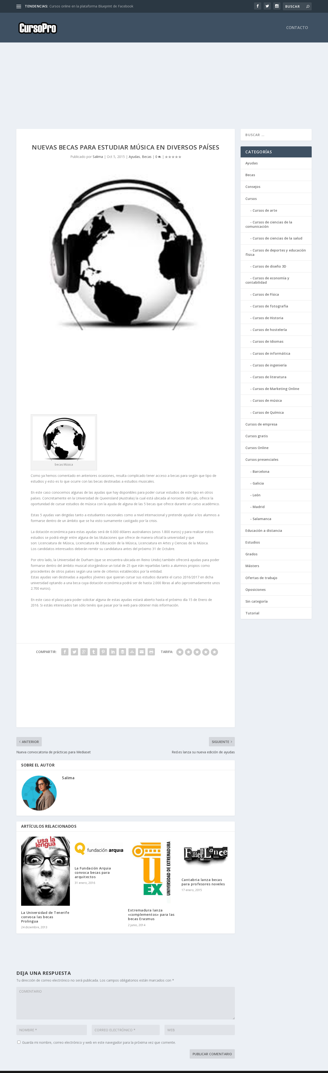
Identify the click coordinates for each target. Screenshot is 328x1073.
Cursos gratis (256, 436)
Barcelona (261, 471)
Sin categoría (256, 601)
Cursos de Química (268, 412)
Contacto (297, 28)
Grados (251, 554)
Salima (98, 156)
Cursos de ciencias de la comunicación (268, 224)
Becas (147, 156)
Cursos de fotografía (270, 306)
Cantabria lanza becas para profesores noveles (203, 881)
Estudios (252, 542)
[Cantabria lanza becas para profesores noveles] (206, 854)
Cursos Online (256, 447)
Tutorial (252, 613)
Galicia (258, 483)
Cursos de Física (266, 294)
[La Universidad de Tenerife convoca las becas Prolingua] (45, 871)
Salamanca (262, 518)
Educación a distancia (263, 530)
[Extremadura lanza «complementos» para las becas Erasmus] (152, 869)
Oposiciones (255, 589)
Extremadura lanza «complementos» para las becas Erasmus (151, 914)
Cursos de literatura (269, 377)
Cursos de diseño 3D (269, 266)
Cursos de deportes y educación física (275, 252)
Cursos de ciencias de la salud (277, 238)
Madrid (259, 506)
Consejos (252, 186)
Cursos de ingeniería (270, 365)
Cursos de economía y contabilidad (267, 280)
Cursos (251, 198)
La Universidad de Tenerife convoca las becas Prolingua (45, 916)
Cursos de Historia (268, 318)
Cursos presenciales (261, 459)
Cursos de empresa (261, 424)
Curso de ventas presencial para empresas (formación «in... (95, 6)
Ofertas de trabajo (261, 577)
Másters (252, 565)
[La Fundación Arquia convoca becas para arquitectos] (99, 848)
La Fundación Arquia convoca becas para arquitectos (93, 872)
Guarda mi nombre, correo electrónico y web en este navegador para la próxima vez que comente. (99, 1042)
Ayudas (134, 156)
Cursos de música (267, 400)
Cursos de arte (265, 210)
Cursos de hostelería (270, 329)
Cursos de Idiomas (268, 341)
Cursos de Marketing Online (276, 388)
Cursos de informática (271, 353)
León (257, 495)
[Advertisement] (160, 85)
